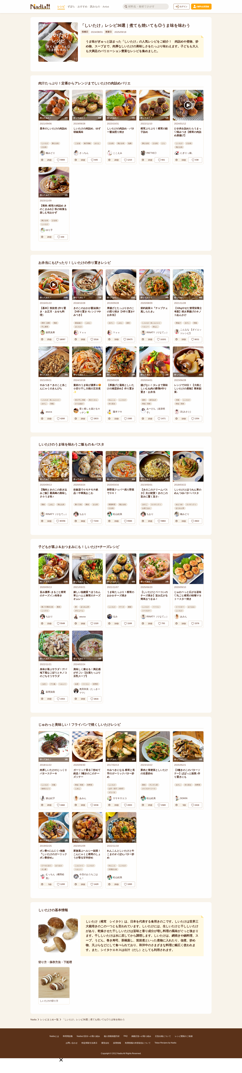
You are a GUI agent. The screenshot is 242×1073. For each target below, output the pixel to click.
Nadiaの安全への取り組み (88, 1036)
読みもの (95, 6)
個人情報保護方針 (112, 1036)
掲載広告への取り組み (141, 1036)
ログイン (183, 6)
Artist (106, 6)
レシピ (61, 6)
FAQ (125, 1036)
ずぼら (71, 6)
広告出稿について (163, 1036)
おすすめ (82, 6)
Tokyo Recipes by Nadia (165, 1043)
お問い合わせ (72, 1043)
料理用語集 (68, 1036)
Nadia (33, 1019)
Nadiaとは (54, 1036)
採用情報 (117, 1043)
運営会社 (105, 1043)
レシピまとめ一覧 (49, 1019)
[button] (61, 1060)
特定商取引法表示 (89, 1043)
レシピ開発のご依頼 (184, 1036)
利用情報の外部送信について (138, 1043)
